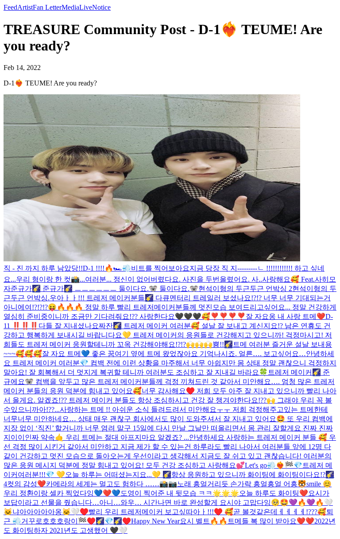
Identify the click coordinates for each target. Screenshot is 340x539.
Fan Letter (47, 7)
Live (85, 7)
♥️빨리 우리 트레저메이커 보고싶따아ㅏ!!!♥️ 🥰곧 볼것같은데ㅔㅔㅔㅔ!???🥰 (203, 512)
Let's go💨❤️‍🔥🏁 (269, 465)
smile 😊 (319, 484)
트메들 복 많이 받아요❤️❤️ (271, 521)
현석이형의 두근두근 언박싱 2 (245, 288)
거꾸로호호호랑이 (49, 521)
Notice (101, 7)
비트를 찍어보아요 (160, 268)
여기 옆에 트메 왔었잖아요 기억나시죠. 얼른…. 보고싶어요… (210, 353)
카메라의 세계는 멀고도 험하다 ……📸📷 (111, 484)
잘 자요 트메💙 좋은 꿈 (78, 353)
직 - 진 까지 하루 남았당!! (43, 268)
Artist (25, 7)
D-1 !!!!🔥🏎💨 (107, 268)
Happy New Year (155, 521)
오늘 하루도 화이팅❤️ (273, 493)
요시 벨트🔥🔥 (204, 521)
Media (70, 7)
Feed (10, 7)
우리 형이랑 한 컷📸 (48, 279)
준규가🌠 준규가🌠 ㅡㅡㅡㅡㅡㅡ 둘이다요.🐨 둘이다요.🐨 (104, 288)
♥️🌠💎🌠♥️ (109, 521)
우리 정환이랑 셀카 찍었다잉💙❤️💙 (62, 493)
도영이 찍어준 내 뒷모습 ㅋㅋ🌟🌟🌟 (179, 493)
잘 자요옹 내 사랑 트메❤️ (285, 316)
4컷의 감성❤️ (25, 484)
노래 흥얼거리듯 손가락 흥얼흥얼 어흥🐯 (241, 484)
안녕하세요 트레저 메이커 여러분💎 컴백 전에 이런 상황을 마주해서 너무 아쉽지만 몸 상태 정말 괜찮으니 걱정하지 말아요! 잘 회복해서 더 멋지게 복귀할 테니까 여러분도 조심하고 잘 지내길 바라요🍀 (170, 363)
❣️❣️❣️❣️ (228, 316)
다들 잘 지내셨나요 (69, 326)
